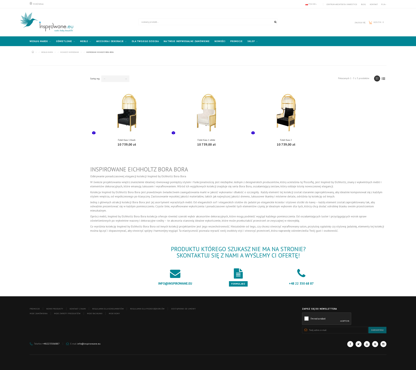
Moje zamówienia (39, 313)
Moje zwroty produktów (67, 313)
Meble (84, 41)
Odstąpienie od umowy (183, 308)
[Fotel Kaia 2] (286, 112)
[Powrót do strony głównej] (33, 51)
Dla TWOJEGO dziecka (145, 41)
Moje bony (114, 313)
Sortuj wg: (95, 78)
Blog (363, 4)
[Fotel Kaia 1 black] (126, 112)
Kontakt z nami (78, 308)
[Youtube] (367, 344)
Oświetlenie (64, 41)
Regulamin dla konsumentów (108, 308)
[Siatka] (377, 78)
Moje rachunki (94, 313)
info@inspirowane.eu (89, 343)
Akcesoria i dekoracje (110, 41)
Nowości (219, 41)
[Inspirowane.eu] (46, 22)
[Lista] (383, 78)
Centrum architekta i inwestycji (341, 4)
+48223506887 (51, 343)
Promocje (236, 41)
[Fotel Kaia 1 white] (206, 112)
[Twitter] (359, 344)
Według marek (39, 41)
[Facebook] (350, 344)
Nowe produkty (54, 308)
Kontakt (374, 4)
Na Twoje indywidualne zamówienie (187, 41)
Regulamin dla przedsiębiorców (147, 308)
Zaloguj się (360, 22)
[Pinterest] (375, 344)
